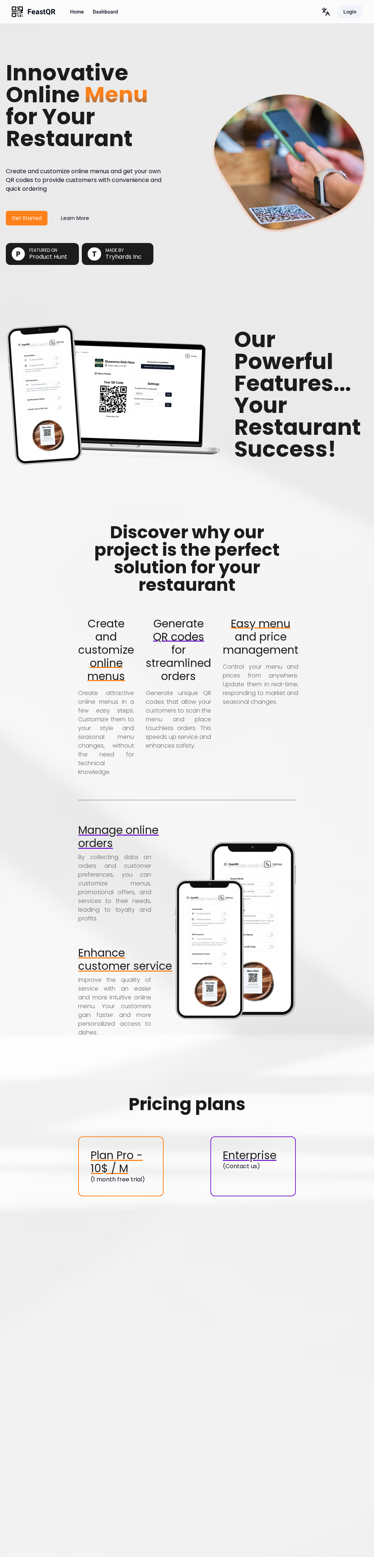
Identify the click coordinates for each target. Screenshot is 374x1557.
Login (349, 12)
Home (77, 12)
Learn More (75, 218)
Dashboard (105, 12)
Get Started (27, 218)
